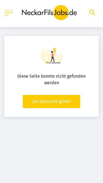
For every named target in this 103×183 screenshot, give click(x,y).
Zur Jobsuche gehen (51, 101)
